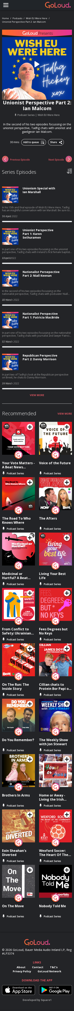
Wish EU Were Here (36, 18)
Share (53, 141)
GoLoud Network (49, 971)
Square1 (46, 1000)
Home (5, 18)
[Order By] (69, 171)
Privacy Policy (22, 971)
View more (37, 395)
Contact (37, 967)
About (21, 967)
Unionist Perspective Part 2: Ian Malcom (24, 21)
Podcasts (17, 18)
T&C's (54, 967)
